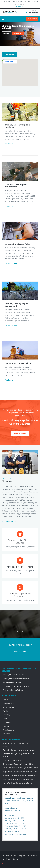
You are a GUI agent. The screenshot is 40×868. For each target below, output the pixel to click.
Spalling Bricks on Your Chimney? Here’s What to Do (20, 768)
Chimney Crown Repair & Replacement (16, 679)
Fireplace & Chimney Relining (13, 690)
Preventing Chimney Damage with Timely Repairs (20, 775)
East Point (6, 726)
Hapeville (6, 719)
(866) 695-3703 (33, 12)
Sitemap (15, 859)
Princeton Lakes (8, 730)
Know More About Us (9, 521)
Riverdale (6, 700)
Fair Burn (6, 711)
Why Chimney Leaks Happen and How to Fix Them (20, 771)
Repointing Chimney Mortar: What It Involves (18, 750)
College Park (7, 722)
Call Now (6, 33)
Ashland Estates (8, 703)
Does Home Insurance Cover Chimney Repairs (18, 779)
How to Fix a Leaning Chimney (13, 760)
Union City (6, 715)
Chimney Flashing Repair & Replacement (17, 686)
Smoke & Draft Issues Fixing (12, 682)
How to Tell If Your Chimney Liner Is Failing (17, 783)
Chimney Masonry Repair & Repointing (16, 675)
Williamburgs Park (9, 707)
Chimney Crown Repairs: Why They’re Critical (18, 764)
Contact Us (19, 7)
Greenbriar (6, 734)
